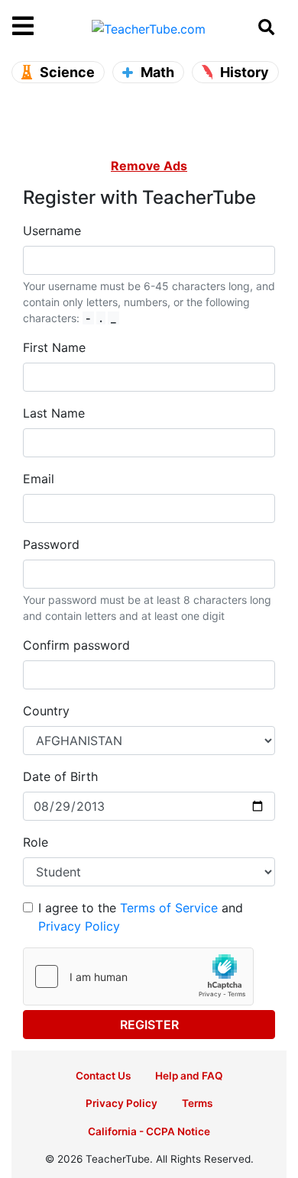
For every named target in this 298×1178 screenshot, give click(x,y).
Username (52, 230)
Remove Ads (149, 165)
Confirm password (76, 645)
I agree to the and (140, 917)
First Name (54, 347)
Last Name (54, 413)
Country (46, 710)
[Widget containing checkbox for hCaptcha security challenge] (138, 976)
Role (35, 842)
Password (51, 544)
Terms (197, 1103)
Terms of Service (169, 907)
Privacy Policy (79, 926)
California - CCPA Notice (149, 1131)
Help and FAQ (189, 1076)
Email (38, 478)
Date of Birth (60, 776)
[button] (46, 27)
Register (149, 1024)
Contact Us (103, 1076)
